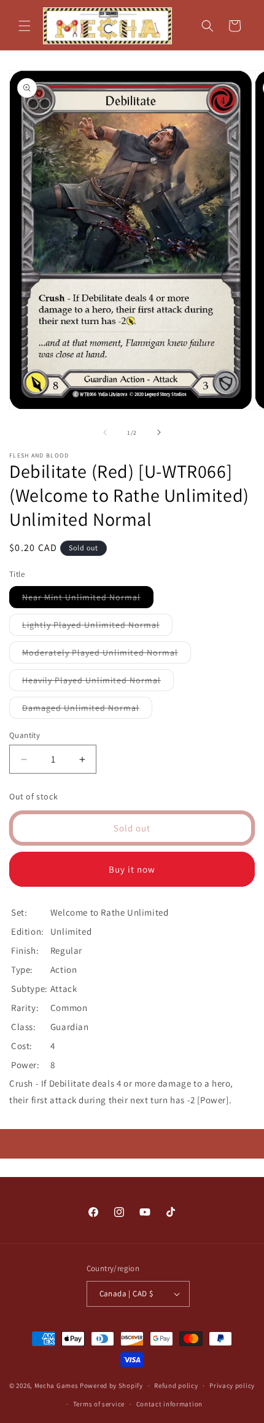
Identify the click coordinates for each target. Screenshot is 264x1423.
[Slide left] (104, 432)
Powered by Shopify (111, 1385)
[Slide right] (159, 432)
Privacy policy (232, 1385)
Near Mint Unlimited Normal (87, 599)
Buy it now (132, 869)
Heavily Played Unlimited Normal (98, 682)
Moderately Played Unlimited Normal (106, 655)
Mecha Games (56, 1385)
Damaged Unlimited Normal (87, 710)
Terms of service (99, 1404)
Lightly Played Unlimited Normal (97, 627)
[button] (24, 25)
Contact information (169, 1404)
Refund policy (176, 1385)
